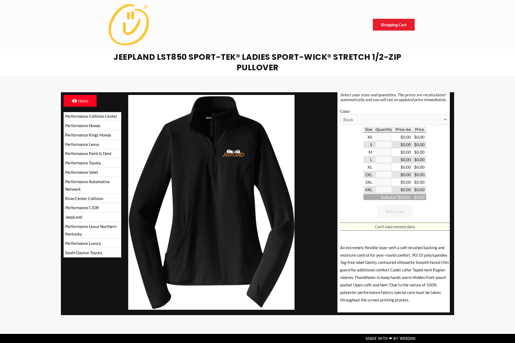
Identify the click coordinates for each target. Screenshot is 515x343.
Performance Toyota (83, 162)
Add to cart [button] (395, 211)
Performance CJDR (82, 207)
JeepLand (73, 217)
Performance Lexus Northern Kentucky (90, 230)
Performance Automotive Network (87, 185)
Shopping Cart (394, 24)
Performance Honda (82, 125)
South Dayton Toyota (83, 252)
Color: (345, 111)
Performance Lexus (82, 144)
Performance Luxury (83, 243)
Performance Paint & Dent (88, 153)
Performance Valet (81, 172)
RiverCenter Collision (84, 198)
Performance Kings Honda (88, 134)
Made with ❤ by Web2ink (391, 338)
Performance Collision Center (91, 116)
